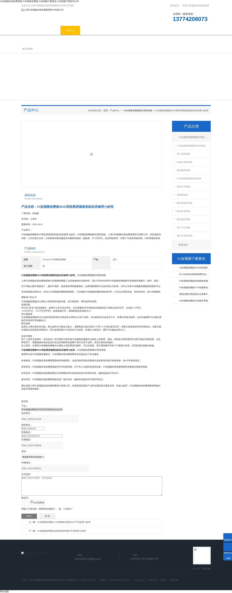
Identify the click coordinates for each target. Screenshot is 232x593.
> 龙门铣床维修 (182, 154)
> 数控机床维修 (182, 211)
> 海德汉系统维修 (183, 162)
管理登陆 (174, 580)
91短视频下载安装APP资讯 (99, 30)
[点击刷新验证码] (37, 502)
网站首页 (31, 30)
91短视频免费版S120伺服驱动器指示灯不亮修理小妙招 (64, 522)
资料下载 (157, 30)
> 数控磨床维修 (182, 219)
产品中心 (70, 30)
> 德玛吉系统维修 (183, 236)
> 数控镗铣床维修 (183, 203)
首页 (105, 110)
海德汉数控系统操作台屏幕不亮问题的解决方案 (195, 294)
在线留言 (176, 30)
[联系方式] (227, 546)
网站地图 (4, 591)
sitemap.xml (139, 580)
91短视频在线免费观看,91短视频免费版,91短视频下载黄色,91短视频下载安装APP (39, 1)
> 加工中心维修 (182, 227)
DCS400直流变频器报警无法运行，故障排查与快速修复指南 (195, 274)
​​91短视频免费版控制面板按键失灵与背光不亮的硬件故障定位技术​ (195, 281)
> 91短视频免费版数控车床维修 (190, 146)
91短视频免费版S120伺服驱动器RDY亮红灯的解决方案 (195, 287)
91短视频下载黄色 (132, 30)
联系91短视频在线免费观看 (196, 5)
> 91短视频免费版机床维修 (188, 178)
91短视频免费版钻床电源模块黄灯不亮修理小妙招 (61, 531)
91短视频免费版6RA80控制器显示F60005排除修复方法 (195, 268)
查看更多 (183, 245)
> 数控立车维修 (182, 186)
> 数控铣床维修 (182, 170)
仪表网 (162, 580)
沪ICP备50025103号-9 (119, 580)
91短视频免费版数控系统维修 (138, 110)
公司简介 (50, 30)
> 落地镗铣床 (181, 195)
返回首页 (174, 5)
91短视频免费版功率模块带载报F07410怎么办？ (195, 301)
